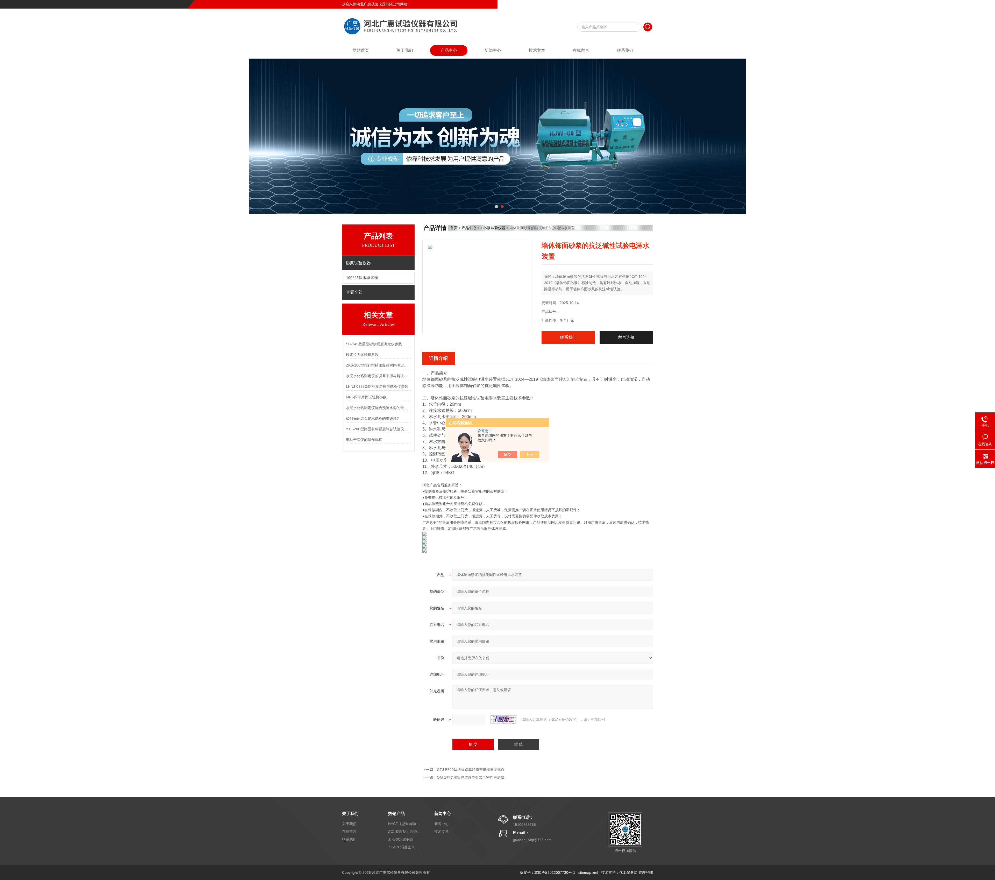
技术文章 (537, 50)
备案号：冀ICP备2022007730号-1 (547, 872)
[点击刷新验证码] (503, 719)
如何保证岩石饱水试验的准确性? (372, 418)
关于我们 (404, 50)
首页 (454, 228)
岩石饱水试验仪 (401, 839)
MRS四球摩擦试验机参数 (366, 397)
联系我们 (645, 4)
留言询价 (626, 337)
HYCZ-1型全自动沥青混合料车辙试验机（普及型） (405, 824)
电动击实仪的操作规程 (364, 440)
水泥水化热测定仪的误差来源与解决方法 (378, 376)
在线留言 (628, 4)
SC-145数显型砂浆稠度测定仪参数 (374, 344)
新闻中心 (493, 50)
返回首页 (610, 4)
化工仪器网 (628, 872)
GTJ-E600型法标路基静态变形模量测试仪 (470, 770)
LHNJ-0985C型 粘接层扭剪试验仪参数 (377, 386)
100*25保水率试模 (362, 278)
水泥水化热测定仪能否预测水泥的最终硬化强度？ (378, 408)
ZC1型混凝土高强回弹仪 (405, 831)
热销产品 (396, 813)
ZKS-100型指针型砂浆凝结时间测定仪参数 (378, 365)
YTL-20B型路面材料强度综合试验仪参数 (378, 429)
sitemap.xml (588, 872)
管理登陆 (645, 872)
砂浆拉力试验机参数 (362, 355)
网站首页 (360, 50)
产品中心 (448, 50)
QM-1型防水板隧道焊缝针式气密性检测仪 (470, 777)
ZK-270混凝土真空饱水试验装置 (405, 847)
